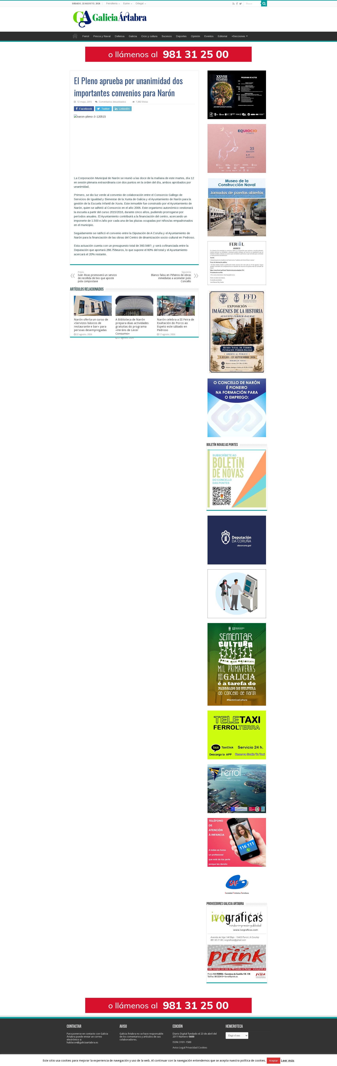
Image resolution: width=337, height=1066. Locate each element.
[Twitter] (240, 3)
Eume (126, 3)
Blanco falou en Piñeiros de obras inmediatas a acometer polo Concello (171, 277)
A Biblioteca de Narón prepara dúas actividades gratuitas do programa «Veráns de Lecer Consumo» (132, 326)
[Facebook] (237, 3)
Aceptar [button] (273, 1060)
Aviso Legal (179, 1047)
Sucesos (167, 36)
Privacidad (192, 1047)
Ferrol (85, 36)
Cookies (202, 1047)
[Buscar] (264, 3)
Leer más (287, 1060)
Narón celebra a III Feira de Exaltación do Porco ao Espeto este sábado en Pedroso (175, 325)
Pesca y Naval (102, 36)
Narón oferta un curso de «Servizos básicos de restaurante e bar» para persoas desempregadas (91, 325)
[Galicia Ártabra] (110, 18)
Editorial (222, 36)
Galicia (133, 36)
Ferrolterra (111, 3)
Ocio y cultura (149, 36)
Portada (75, 36)
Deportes (181, 36)
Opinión (195, 36)
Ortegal (140, 3)
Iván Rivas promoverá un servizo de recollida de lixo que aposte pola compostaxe (97, 277)
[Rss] (233, 3)
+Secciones (238, 36)
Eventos (209, 36)
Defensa (119, 36)
